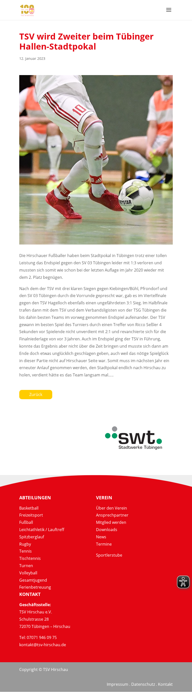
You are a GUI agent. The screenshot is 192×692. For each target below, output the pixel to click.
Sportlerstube (109, 555)
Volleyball (28, 573)
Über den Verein (111, 508)
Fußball (26, 522)
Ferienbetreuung (35, 587)
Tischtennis (30, 558)
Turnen (26, 565)
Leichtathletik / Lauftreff (41, 529)
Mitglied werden (111, 522)
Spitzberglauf (31, 537)
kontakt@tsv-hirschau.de (42, 644)
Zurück (35, 394)
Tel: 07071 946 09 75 (38, 637)
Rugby (25, 544)
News (101, 537)
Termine (104, 544)
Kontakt (165, 684)
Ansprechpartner (112, 515)
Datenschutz (143, 684)
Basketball (28, 508)
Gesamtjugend (33, 580)
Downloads (106, 529)
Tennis (25, 551)
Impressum (117, 684)
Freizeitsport (31, 515)
